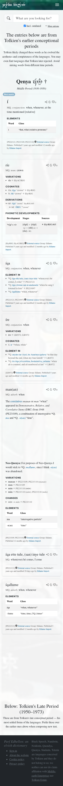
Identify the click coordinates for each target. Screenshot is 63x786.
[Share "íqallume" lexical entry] (47, 585)
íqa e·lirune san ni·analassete (25, 284)
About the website (19, 755)
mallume (30, 467)
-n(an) (22, 417)
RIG (18, 207)
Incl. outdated (33, 26)
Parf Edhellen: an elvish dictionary (14, 4)
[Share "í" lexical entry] (46, 102)
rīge (14, 190)
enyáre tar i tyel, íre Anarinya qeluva (29, 354)
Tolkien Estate (39, 779)
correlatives (16, 401)
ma (7, 417)
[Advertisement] (31, 440)
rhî (12, 193)
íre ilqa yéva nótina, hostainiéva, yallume (31, 361)
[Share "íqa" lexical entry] (47, 263)
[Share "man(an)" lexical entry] (47, 389)
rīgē (14, 203)
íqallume (16, 291)
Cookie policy (16, 759)
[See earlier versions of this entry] (50, 102)
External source (43, 141)
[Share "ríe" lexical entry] (47, 165)
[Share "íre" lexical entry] (47, 320)
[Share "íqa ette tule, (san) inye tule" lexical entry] (47, 554)
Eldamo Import (15, 148)
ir (11, 344)
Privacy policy (17, 763)
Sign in (13, 750)
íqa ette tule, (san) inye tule (24, 278)
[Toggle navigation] (57, 5)
